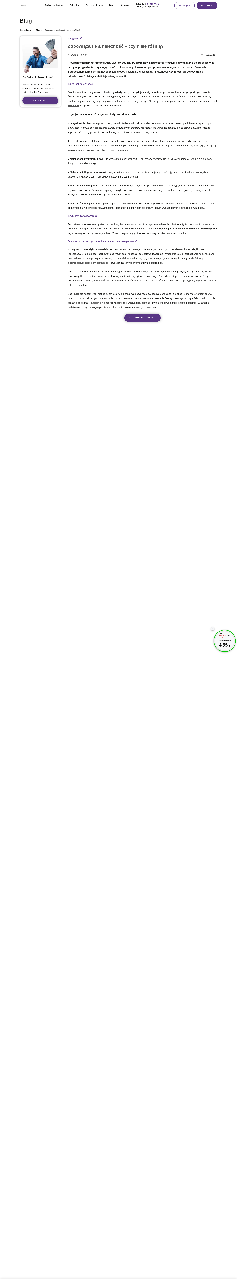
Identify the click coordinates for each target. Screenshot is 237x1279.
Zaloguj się (184, 5)
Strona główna (25, 30)
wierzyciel (73, 105)
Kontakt (124, 5)
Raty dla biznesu (94, 5)
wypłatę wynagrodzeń (198, 280)
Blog (111, 5)
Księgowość (75, 38)
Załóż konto (207, 5)
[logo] (25, 5)
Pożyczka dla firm (54, 5)
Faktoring (75, 5)
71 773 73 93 (153, 4)
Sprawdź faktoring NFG (142, 318)
